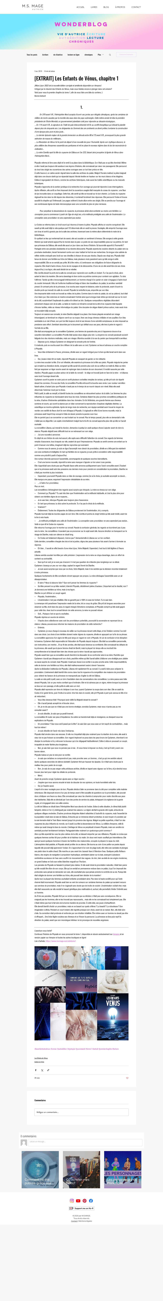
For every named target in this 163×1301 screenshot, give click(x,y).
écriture (45, 54)
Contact (74, 1221)
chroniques (89, 54)
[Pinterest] (84, 1200)
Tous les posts (32, 54)
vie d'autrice (58, 54)
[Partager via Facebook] (36, 1070)
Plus (99, 54)
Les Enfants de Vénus (41, 1058)
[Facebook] (90, 1200)
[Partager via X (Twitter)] (42, 1070)
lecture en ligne (73, 54)
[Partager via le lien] (48, 1070)
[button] (110, 55)
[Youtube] (78, 1200)
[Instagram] (71, 1200)
